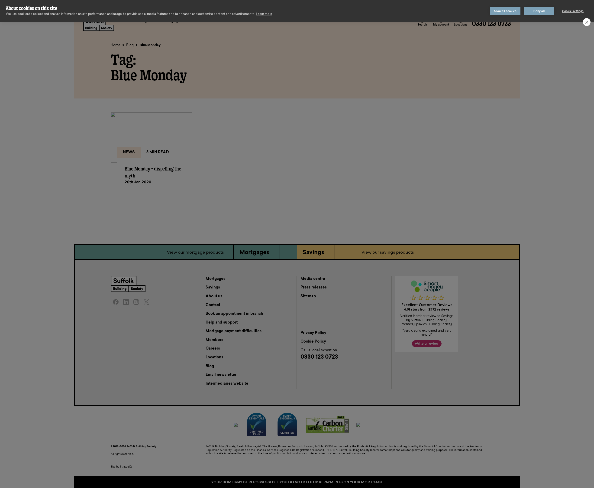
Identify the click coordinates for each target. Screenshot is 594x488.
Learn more (264, 14)
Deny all (539, 11)
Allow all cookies (505, 11)
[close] (587, 22)
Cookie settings (573, 11)
